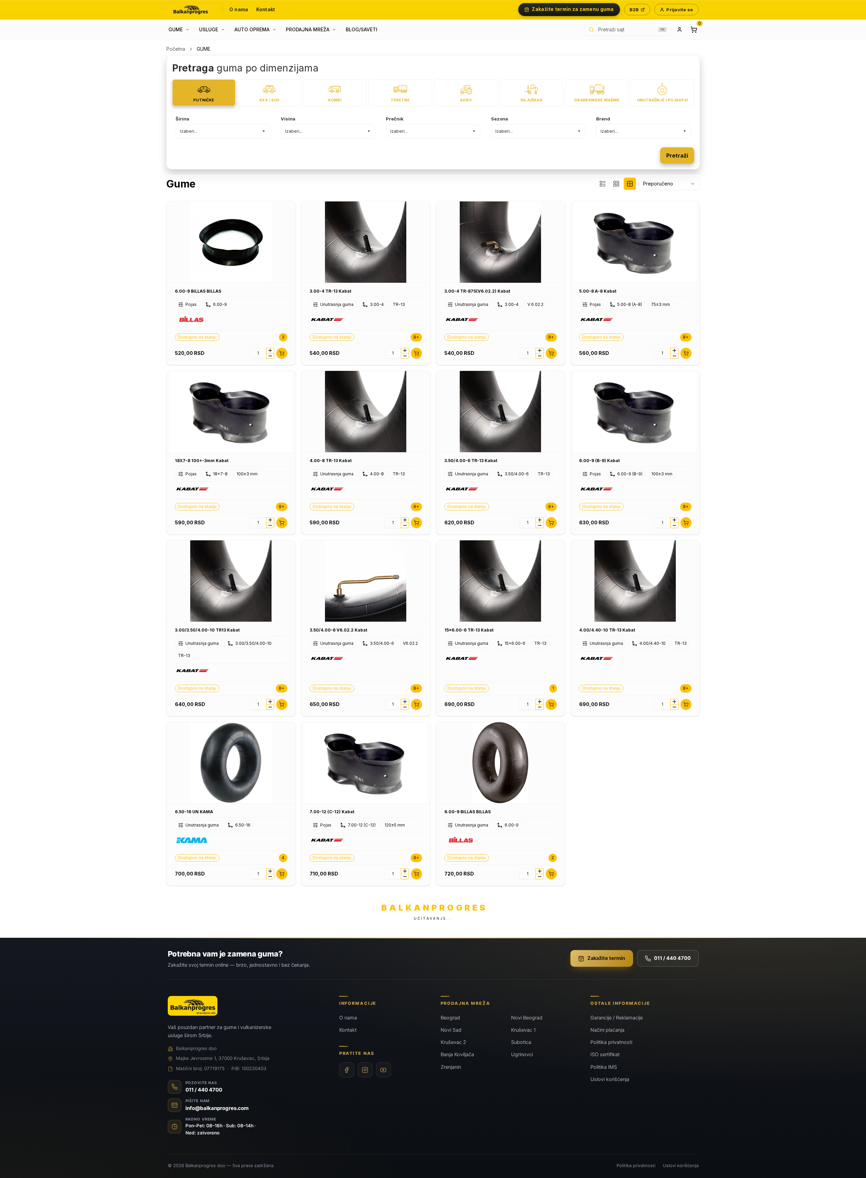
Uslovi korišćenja (609, 1079)
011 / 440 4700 (672, 958)
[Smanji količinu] (270, 356)
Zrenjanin (451, 1067)
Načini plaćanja (607, 1030)
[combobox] (669, 184)
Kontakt (265, 9)
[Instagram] (365, 1069)
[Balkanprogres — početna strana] (192, 9)
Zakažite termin (606, 958)
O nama (238, 9)
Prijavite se (679, 9)
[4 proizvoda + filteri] (616, 184)
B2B (634, 9)
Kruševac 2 (453, 1042)
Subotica (521, 1042)
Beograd (450, 1018)
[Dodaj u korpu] (281, 353)
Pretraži (677, 155)
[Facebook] (346, 1069)
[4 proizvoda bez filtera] (630, 184)
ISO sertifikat (605, 1054)
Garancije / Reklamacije (616, 1018)
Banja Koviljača (457, 1054)
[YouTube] (383, 1069)
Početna (175, 49)
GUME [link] (203, 49)
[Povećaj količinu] (270, 350)
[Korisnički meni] (679, 29)
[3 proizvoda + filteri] (603, 184)
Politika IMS (603, 1067)
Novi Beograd (526, 1018)
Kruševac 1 (523, 1030)
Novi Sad (451, 1030)
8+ (416, 337)
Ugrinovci (522, 1054)
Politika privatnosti (611, 1042)
